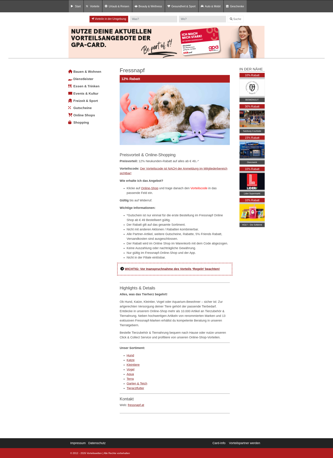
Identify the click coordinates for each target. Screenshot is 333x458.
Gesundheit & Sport (183, 6)
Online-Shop (149, 188)
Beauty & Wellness (150, 6)
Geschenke (237, 6)
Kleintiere (133, 365)
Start (78, 6)
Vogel (130, 369)
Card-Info (218, 443)
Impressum (78, 443)
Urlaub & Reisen (119, 6)
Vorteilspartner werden (244, 443)
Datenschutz (97, 443)
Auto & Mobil (213, 6)
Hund (130, 355)
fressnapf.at (136, 405)
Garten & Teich (137, 383)
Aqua (130, 374)
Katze (131, 360)
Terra (130, 379)
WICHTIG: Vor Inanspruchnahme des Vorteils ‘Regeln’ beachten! (172, 269)
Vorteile (94, 6)
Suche (237, 19)
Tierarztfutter (135, 388)
